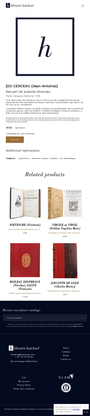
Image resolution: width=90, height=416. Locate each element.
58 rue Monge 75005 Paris (23, 361)
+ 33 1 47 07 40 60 (24, 357)
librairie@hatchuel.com (76, 326)
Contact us (66, 359)
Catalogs (66, 352)
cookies (76, 409)
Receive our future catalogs (21, 310)
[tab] (23, 151)
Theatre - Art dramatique (63, 158)
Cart (24, 378)
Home (66, 348)
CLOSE (85, 412)
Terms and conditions (24, 389)
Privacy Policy (24, 385)
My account (24, 381)
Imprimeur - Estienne (29, 158)
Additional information (23, 151)
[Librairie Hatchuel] (20, 6)
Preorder (15, 140)
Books (66, 356)
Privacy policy (77, 324)
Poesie (45, 158)
